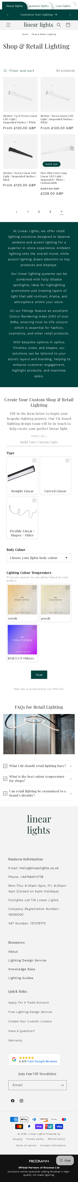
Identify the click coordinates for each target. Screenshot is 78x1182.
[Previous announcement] (7, 14)
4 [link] (62, 211)
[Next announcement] (70, 14)
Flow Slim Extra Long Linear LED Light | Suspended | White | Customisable (54, 177)
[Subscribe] (62, 1085)
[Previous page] (16, 211)
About (13, 951)
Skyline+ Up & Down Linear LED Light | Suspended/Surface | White (20, 119)
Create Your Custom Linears (30, 1021)
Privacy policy (35, 1139)
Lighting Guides (20, 978)
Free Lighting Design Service (30, 1012)
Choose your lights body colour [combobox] (34, 558)
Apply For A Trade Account (28, 1002)
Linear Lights (36, 1134)
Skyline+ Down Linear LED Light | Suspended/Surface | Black (20, 176)
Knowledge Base (21, 969)
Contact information (53, 1145)
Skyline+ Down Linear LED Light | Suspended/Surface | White (57, 119)
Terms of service (26, 1145)
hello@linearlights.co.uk (39, 868)
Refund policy (56, 1139)
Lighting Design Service (27, 960)
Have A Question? (21, 1031)
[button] (8, 25)
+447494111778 (31, 877)
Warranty (15, 1040)
